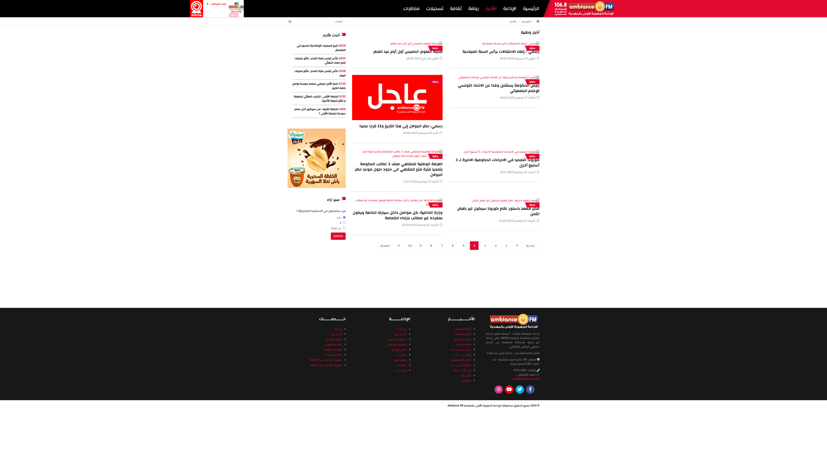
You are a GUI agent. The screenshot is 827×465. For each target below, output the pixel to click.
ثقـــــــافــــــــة (461, 349)
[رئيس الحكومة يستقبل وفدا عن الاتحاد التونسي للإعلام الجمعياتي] (498, 77)
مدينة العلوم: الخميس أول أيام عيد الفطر (408, 51)
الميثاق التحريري (397, 339)
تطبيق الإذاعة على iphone (326, 365)
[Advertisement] (317, 273)
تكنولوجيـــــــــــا (461, 365)
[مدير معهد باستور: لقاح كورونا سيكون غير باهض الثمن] (505, 200)
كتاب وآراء (465, 375)
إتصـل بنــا (401, 370)
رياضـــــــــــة (463, 354)
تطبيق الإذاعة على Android (326, 360)
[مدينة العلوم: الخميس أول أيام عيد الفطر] (416, 43)
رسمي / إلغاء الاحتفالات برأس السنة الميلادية (500, 51)
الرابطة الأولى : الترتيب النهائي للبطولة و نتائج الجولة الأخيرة (320, 98)
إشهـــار (402, 365)
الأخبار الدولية (463, 344)
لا (340, 223)
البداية (530, 246)
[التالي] (399, 245)
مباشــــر (401, 354)
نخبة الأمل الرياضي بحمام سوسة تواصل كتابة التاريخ (319, 86)
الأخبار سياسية (462, 339)
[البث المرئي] (196, 8)
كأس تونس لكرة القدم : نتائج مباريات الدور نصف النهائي (320, 60)
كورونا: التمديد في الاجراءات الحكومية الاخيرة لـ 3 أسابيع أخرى (497, 162)
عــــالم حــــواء (462, 370)
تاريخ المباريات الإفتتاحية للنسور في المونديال (321, 48)
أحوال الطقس (334, 339)
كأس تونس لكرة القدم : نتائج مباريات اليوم (320, 73)
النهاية (385, 246)
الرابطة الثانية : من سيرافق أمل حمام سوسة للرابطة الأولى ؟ (320, 111)
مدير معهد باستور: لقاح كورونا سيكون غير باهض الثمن (498, 211)
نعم (339, 217)
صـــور (338, 329)
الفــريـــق (401, 334)
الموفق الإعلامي (396, 344)
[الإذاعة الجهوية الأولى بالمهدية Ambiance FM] (584, 8)
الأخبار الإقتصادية (461, 360)
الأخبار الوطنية (463, 334)
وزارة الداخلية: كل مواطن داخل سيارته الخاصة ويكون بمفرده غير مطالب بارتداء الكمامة (398, 215)
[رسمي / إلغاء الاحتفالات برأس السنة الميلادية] (510, 43)
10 (410, 246)
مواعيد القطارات (332, 349)
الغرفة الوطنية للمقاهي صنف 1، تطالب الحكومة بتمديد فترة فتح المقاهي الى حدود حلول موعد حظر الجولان (399, 169)
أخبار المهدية (463, 329)
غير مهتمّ (336, 228)
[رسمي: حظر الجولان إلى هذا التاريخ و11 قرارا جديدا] (397, 97)
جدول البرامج (399, 349)
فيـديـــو (337, 334)
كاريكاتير (466, 380)
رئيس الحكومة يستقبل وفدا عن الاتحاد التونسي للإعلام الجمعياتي (498, 88)
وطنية (435, 48)
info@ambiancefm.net (526, 378)
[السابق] (517, 245)
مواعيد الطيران (333, 344)
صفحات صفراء (334, 354)
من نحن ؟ (401, 329)
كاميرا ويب (400, 360)
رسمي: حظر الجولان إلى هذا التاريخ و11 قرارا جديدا (401, 126)
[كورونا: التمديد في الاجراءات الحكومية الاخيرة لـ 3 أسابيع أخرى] (501, 151)
